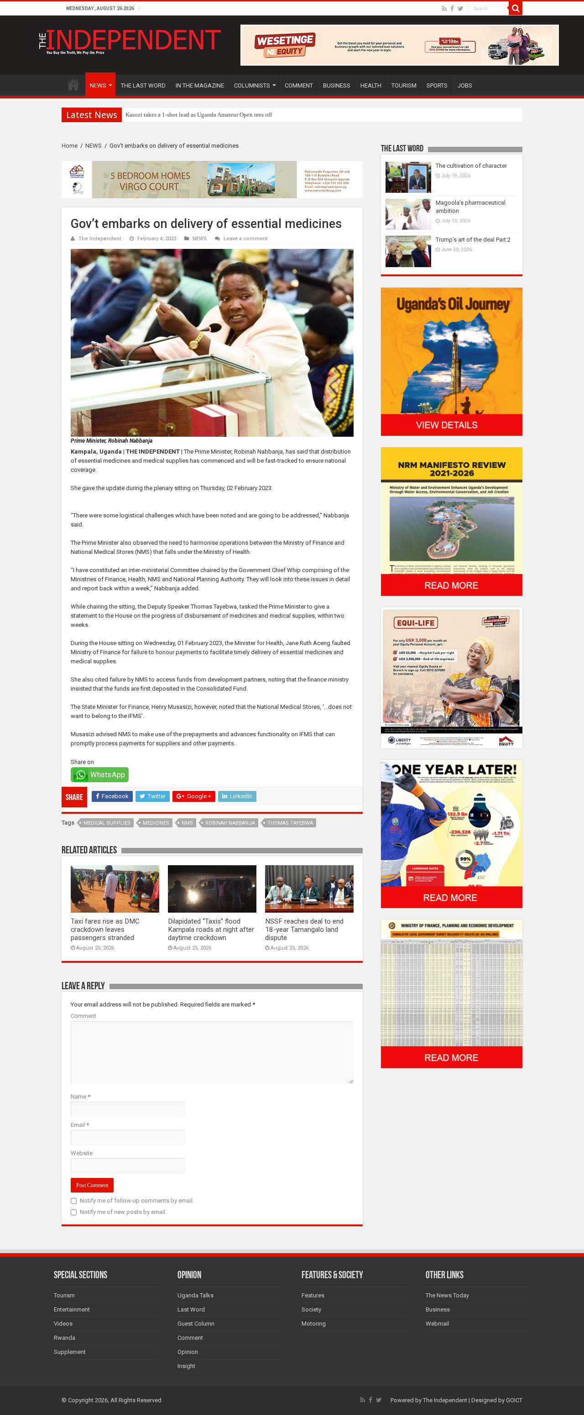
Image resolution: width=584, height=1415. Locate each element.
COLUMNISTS (252, 85)
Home (70, 145)
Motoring (314, 1323)
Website (82, 1153)
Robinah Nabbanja (230, 823)
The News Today (447, 1295)
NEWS (98, 85)
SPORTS (437, 85)
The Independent (99, 239)
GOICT (514, 1400)
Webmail (437, 1323)
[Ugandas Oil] (451, 361)
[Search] (515, 8)
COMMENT (299, 85)
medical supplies (106, 823)
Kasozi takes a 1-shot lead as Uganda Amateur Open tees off (198, 114)
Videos (63, 1323)
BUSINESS (336, 85)
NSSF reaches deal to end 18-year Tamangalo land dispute (304, 929)
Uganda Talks (195, 1295)
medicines (156, 823)
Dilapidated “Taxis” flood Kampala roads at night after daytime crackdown (211, 929)
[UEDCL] (451, 833)
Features (313, 1295)
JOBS (465, 85)
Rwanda (64, 1337)
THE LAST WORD (143, 85)
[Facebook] (452, 8)
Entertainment (72, 1309)
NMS (187, 823)
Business (438, 1309)
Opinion (187, 1351)
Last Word (191, 1309)
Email (80, 1124)
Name (80, 1096)
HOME (73, 84)
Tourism (64, 1295)
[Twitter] (460, 8)
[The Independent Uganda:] (129, 40)
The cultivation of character (471, 165)
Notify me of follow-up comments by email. (137, 1200)
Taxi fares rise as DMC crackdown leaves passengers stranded (105, 929)
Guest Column (195, 1323)
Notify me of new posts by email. (123, 1211)
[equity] (451, 677)
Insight (186, 1366)
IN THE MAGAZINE (200, 85)
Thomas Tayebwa (290, 823)
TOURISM (404, 85)
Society (311, 1309)
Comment (83, 1015)
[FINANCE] (451, 993)
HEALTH (370, 85)
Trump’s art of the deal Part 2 (473, 239)
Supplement (70, 1351)
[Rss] (444, 8)
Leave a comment (246, 239)
